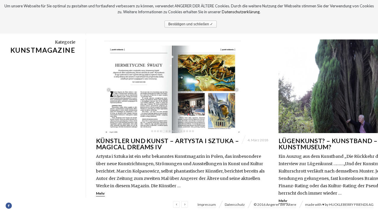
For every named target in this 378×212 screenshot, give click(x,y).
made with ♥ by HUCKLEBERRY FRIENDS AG (339, 204)
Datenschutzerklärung (241, 11)
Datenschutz (235, 204)
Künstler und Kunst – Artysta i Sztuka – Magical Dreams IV (167, 143)
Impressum (207, 204)
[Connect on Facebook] (9, 205)
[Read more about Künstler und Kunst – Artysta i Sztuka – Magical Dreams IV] (182, 86)
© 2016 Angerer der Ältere (275, 204)
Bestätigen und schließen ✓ (190, 24)
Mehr (100, 193)
